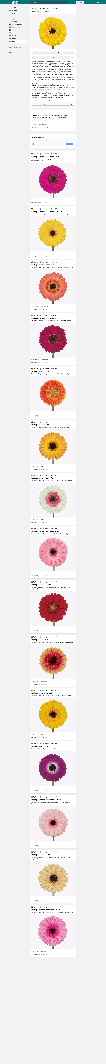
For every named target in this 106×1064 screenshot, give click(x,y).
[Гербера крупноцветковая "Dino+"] (53, 284)
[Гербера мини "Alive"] (53, 765)
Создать (80, 2)
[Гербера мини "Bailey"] (53, 875)
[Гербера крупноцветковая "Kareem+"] (53, 337)
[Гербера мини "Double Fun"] (53, 497)
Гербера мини (51, 117)
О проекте (12, 47)
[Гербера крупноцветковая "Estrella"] (53, 820)
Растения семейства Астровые (39, 115)
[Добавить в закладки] (48, 128)
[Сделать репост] (44, 128)
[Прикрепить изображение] (34, 144)
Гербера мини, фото (62, 117)
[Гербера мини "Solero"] (53, 444)
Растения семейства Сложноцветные (58, 115)
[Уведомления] (94, 2)
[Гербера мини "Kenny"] (53, 390)
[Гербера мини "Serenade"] (53, 712)
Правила (18, 47)
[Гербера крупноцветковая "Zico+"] (53, 176)
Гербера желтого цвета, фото (39, 117)
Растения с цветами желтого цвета (53, 120)
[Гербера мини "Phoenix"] (53, 605)
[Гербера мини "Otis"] (53, 659)
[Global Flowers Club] (15, 2)
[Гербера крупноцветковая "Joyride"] (53, 550)
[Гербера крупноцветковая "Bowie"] (53, 929)
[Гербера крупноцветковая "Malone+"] (53, 230)
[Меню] (8, 2)
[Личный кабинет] (98, 2)
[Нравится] (33, 128)
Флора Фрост (45, 8)
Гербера (35, 8)
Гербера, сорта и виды (37, 120)
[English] (12, 52)
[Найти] (31, 2)
